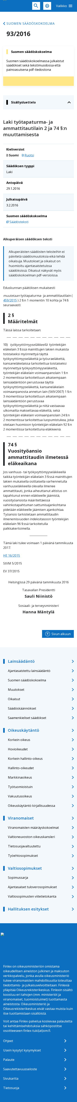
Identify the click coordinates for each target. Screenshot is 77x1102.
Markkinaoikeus (20, 777)
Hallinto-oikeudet (21, 768)
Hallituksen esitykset (28, 909)
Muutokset (16, 689)
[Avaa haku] (36, 6)
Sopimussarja (18, 877)
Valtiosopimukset (25, 868)
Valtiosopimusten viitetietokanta (32, 896)
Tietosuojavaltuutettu (24, 846)
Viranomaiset (21, 818)
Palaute (8, 1060)
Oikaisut (14, 699)
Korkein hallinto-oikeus (25, 758)
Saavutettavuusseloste (20, 1069)
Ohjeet (8, 1041)
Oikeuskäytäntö (23, 730)
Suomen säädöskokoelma (31, 23)
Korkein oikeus (19, 740)
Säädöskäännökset (22, 708)
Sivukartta (10, 1078)
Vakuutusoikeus (20, 796)
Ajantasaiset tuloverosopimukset (32, 887)
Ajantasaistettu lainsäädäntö (29, 671)
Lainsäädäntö (21, 661)
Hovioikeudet (18, 749)
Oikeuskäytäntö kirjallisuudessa (31, 805)
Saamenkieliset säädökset (27, 718)
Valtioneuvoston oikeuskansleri (31, 837)
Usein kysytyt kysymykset (22, 1050)
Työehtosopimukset (23, 855)
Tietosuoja (11, 1088)
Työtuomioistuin (20, 787)
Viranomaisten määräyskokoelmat (33, 827)
